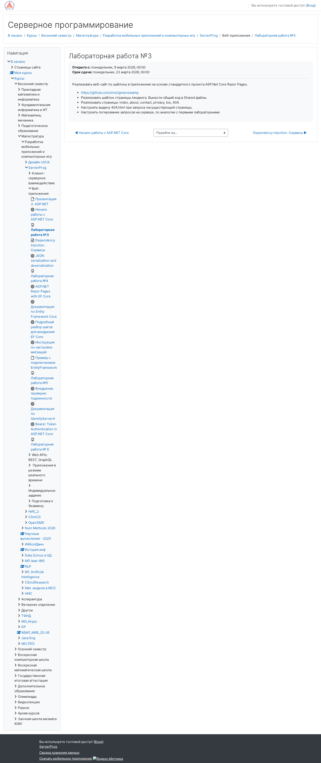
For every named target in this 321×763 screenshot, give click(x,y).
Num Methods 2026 (40, 528)
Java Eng (28, 638)
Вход (311, 5)
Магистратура (87, 35)
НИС (28, 593)
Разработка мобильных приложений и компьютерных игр (149, 35)
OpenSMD (36, 523)
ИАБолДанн (34, 544)
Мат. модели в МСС (40, 588)
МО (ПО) (28, 644)
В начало (15, 35)
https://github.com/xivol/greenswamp (110, 92)
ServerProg (209, 35)
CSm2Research (37, 582)
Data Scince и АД (38, 555)
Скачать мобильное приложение (65, 758)
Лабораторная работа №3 (275, 35)
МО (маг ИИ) (35, 561)
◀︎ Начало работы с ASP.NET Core (102, 133)
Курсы (32, 35)
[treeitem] (32, 392)
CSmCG (34, 517)
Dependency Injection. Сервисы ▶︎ (280, 133)
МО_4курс (29, 621)
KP (23, 627)
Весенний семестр (56, 35)
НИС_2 (33, 511)
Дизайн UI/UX (39, 162)
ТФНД (26, 616)
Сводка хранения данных (59, 753)
